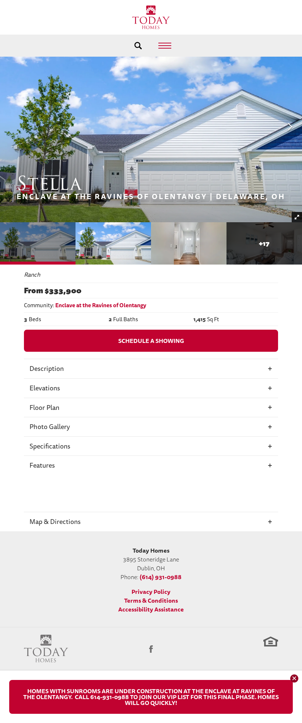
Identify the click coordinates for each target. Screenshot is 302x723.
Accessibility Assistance (151, 609)
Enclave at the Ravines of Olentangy (100, 305)
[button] (138, 46)
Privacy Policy (151, 591)
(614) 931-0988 (161, 577)
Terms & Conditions (151, 600)
